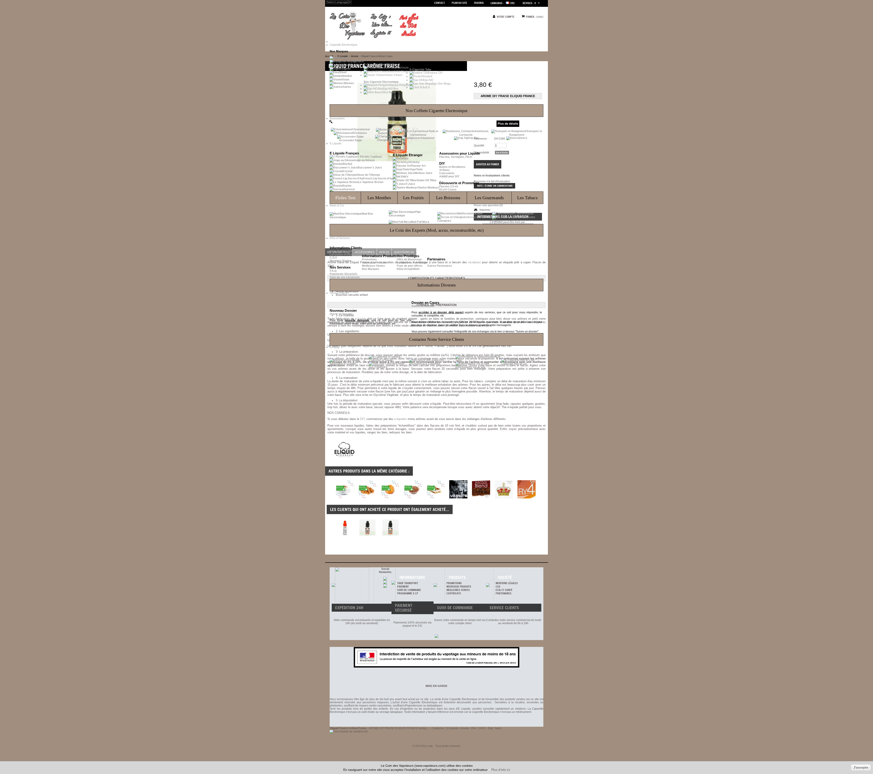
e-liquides (400, 419)
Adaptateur (427, 138)
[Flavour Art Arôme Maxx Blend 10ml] (481, 497)
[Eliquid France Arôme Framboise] (368, 528)
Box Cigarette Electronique (381, 81)
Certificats (454, 593)
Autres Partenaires (439, 265)
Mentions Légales (507, 583)
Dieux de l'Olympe (368, 174)
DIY (362, 419)
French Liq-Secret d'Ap (378, 178)
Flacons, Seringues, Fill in (455, 156)
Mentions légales (340, 260)
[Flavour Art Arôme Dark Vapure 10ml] (458, 497)
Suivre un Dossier (423, 306)
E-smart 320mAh (398, 67)
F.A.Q (333, 270)
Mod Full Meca (420, 222)
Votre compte (505, 16)
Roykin (346, 185)
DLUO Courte (448, 189)
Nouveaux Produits (374, 262)
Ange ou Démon (364, 160)
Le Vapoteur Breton (370, 182)
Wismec (349, 83)
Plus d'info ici (500, 769)
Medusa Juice (423, 173)
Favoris (479, 3)
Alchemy (414, 162)
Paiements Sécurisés (343, 274)
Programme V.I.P (407, 593)
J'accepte (860, 767)
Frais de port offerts (409, 265)
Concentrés (446, 173)
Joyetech (351, 65)
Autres (346, 86)
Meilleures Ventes (373, 265)
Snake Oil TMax (426, 180)
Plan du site (459, 3)
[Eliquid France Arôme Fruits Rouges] (390, 528)
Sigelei (346, 68)
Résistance (359, 133)
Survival (349, 189)
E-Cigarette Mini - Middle (379, 64)
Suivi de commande (409, 590)
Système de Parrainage (412, 262)
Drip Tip (473, 138)
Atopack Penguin (399, 85)
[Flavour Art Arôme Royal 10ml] (504, 497)
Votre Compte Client (343, 251)
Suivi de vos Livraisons (345, 277)
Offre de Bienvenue (409, 259)
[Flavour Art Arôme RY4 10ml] (526, 497)
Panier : (531, 16)
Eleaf (343, 72)
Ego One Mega (441, 83)
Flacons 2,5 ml (448, 186)
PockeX (427, 76)
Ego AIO (428, 80)
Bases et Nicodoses (452, 166)
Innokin (347, 76)
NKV (405, 176)
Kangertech (356, 61)
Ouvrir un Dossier (341, 314)
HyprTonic (416, 169)
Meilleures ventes (458, 590)
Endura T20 (435, 72)
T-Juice (410, 184)
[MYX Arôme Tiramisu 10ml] (435, 497)
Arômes (444, 170)
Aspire (346, 57)
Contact (439, 3)
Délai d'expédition (408, 269)
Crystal (347, 171)
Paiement (403, 586)
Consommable (524, 213)
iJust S (425, 87)
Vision (345, 79)
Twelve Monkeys (428, 187)
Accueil (329, 56)
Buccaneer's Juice (370, 167)
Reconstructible (472, 213)
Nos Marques (370, 269)
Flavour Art (418, 165)
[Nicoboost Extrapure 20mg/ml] (345, 528)
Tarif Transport (407, 583)
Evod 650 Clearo (398, 71)
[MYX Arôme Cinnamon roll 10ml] (390, 497)
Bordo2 (347, 164)
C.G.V (333, 257)
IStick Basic (388, 92)
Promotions (369, 259)
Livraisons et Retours (344, 254)
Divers (523, 138)
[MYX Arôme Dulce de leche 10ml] (413, 497)
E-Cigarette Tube (420, 69)
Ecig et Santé (504, 590)
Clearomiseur (361, 129)
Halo (405, 158)
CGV (498, 586)
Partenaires (504, 593)
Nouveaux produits (459, 586)
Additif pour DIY (449, 176)
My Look (427, 746)
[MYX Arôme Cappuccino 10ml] (345, 497)
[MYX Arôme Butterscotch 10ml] (367, 497)
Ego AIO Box (390, 88)
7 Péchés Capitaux (370, 156)
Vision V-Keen (393, 75)
